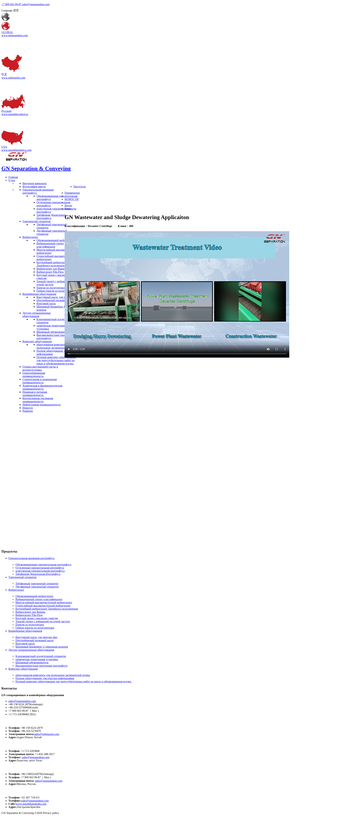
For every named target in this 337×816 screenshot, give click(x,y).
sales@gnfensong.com (46, 734)
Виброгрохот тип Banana (30, 611)
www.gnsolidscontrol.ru (14, 114)
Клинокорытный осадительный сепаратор (40, 656)
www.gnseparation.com (14, 35)
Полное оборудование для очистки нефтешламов (44, 678)
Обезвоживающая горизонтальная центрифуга (43, 564)
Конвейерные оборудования (25, 630)
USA (4, 146)
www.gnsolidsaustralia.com (31, 803)
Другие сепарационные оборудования (31, 649)
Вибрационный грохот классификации (38, 599)
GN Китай (9, 721)
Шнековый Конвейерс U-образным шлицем (41, 646)
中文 (4, 74)
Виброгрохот (16, 589)
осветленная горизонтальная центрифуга (40, 570)
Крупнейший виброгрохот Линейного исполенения (46, 608)
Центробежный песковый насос (34, 640)
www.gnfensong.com (13, 77)
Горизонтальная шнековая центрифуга (31, 558)
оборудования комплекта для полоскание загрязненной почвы (52, 675)
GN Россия (9, 767)
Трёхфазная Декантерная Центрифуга (37, 573)
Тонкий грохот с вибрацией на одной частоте (42, 621)
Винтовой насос (25, 643)
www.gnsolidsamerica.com (16, 150)
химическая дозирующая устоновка (36, 659)
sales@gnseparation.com (22, 701)
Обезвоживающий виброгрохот (34, 596)
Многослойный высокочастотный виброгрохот (43, 602)
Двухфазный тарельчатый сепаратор (37, 586)
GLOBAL (7, 32)
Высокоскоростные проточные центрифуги (41, 665)
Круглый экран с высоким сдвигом (36, 618)
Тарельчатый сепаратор (22, 577)
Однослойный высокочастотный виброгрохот (43, 605)
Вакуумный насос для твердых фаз (36, 637)
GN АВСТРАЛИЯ (15, 791)
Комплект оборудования (23, 668)
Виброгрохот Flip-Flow (29, 615)
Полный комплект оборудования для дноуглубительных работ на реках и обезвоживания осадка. (73, 681)
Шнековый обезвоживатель (31, 662)
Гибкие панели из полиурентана (34, 627)
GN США (8, 744)
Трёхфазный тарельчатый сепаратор (36, 583)
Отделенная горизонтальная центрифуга (39, 567)
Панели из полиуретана (29, 624)
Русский (6, 111)
